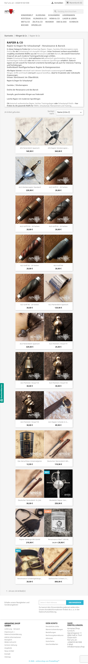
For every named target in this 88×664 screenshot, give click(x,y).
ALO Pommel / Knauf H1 (58, 344)
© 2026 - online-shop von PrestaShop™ (44, 661)
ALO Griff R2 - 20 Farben (58, 226)
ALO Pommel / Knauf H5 (30, 422)
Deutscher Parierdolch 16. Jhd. (29, 500)
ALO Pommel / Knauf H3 (30, 383)
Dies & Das (61, 22)
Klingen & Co (40, 18)
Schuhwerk (54, 15)
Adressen (49, 638)
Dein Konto (52, 623)
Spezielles (36, 25)
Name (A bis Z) (69, 112)
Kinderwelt (27, 15)
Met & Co (25, 22)
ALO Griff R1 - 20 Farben (58, 187)
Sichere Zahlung (10, 645)
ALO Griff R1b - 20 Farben (30, 226)
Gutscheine (50, 641)
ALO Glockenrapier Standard (30, 187)
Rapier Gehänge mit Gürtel (29, 539)
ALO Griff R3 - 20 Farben (29, 265)
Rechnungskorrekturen (54, 635)
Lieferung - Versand (12, 629)
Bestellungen (51, 632)
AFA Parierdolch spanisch (30, 148)
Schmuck (73, 22)
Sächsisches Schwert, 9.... (58, 578)
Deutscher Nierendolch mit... (58, 461)
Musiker (49, 22)
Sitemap (7, 657)
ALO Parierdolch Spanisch (30, 344)
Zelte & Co (38, 22)
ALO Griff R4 (58, 265)
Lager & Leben (69, 18)
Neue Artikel (9, 651)
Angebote (8, 648)
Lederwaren (68, 15)
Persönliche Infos (52, 626)
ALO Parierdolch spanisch (58, 304)
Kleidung (40, 15)
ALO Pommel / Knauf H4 (58, 383)
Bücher (25, 25)
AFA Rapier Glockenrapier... (58, 148)
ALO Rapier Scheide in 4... (58, 422)
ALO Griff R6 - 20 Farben (29, 304)
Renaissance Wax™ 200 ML (58, 539)
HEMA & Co (54, 18)
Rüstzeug (26, 18)
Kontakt (7, 654)
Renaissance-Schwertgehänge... (29, 578)
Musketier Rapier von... (58, 500)
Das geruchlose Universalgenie (30, 461)
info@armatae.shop (76, 646)
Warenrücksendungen (54, 629)
